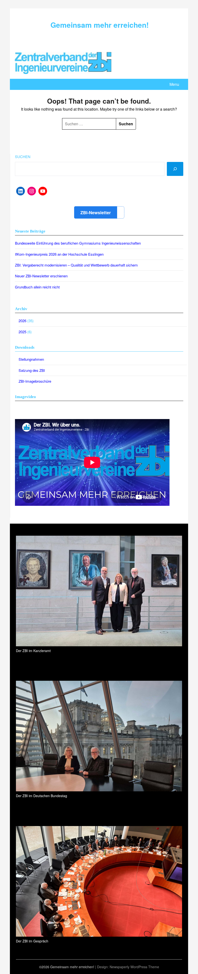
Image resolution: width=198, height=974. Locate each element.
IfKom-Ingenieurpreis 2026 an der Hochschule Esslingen (59, 254)
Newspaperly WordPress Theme (134, 966)
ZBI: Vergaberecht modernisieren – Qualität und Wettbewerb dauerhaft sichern (76, 264)
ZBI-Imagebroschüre (35, 381)
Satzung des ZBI (32, 370)
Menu (174, 84)
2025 (22, 331)
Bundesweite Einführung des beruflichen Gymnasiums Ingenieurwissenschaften (78, 243)
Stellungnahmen (31, 359)
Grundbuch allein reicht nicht (37, 286)
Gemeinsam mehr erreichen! (99, 25)
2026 (22, 320)
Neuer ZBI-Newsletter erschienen (41, 275)
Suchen (22, 156)
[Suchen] (175, 169)
